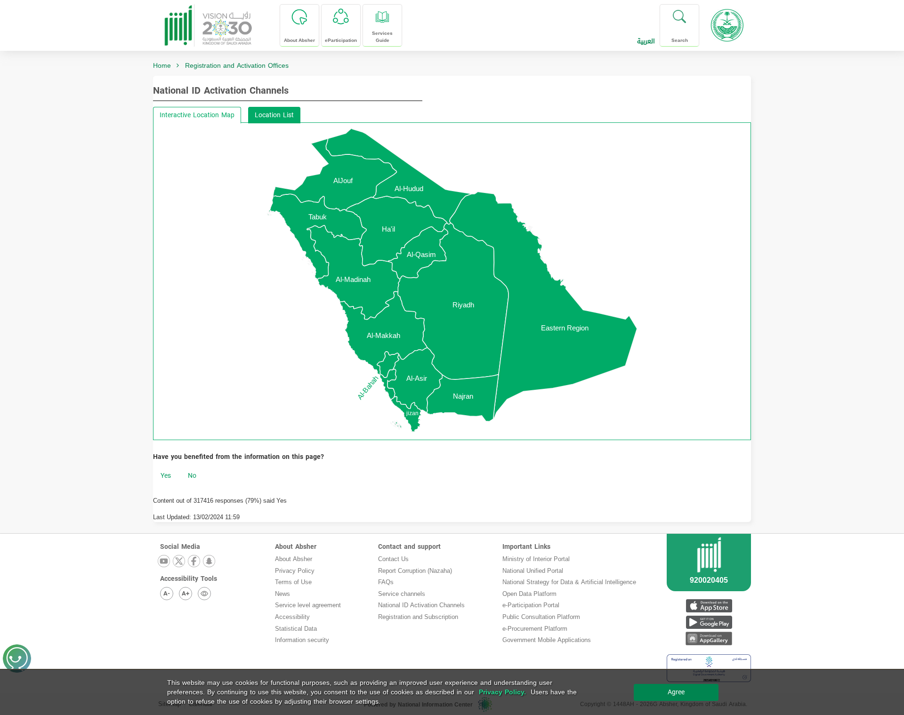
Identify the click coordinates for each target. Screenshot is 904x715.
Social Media (180, 546)
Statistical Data (296, 629)
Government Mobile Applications (546, 640)
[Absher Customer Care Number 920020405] (709, 574)
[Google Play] (709, 622)
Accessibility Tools (188, 578)
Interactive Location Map (197, 115)
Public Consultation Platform (541, 617)
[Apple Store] (709, 605)
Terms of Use (293, 582)
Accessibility (292, 617)
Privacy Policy (295, 571)
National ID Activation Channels (221, 90)
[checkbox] (166, 476)
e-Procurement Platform (534, 629)
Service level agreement (308, 605)
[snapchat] (209, 562)
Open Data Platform (529, 594)
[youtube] (164, 562)
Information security (302, 640)
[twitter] (179, 562)
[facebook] (194, 562)
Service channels (401, 594)
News (282, 594)
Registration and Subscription (418, 617)
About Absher (295, 546)
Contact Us (393, 559)
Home (162, 65)
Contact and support (409, 546)
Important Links (526, 546)
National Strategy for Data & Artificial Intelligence (569, 582)
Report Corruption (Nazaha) (415, 571)
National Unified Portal (532, 571)
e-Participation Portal (530, 605)
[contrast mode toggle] (204, 593)
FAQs (386, 582)
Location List (274, 115)
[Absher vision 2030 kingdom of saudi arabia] (207, 22)
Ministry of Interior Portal (536, 559)
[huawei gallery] (709, 638)
